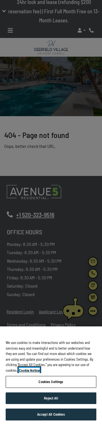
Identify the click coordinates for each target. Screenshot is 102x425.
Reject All (51, 398)
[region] (51, 375)
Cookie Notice (29, 370)
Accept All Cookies (51, 414)
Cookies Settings (51, 381)
